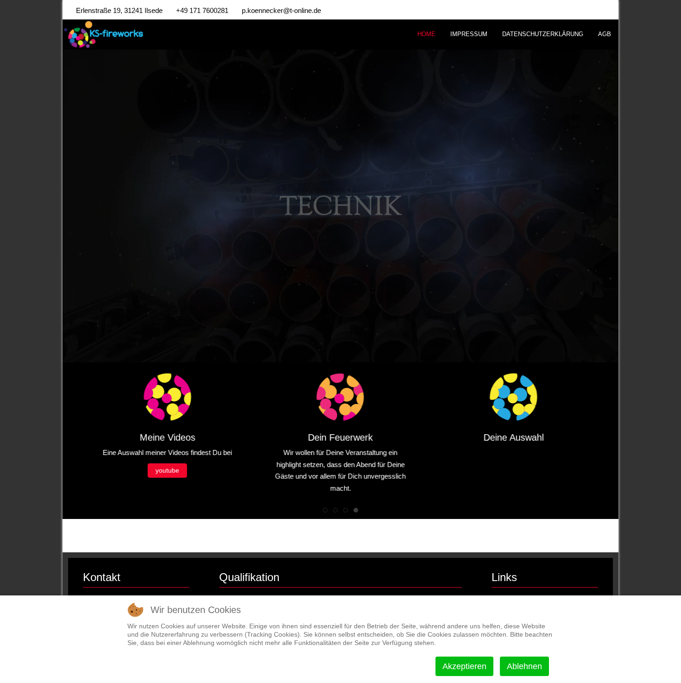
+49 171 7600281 (202, 10)
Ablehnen (524, 666)
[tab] (325, 510)
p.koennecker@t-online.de (281, 10)
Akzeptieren (464, 666)
